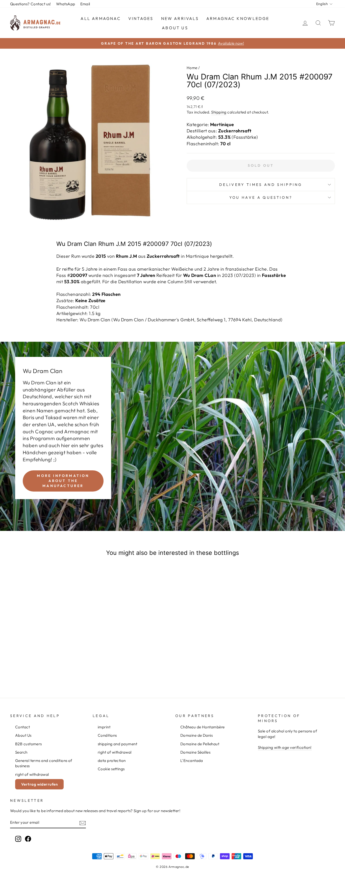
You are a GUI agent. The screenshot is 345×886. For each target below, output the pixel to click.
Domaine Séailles (195, 752)
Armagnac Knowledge (237, 18)
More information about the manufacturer (63, 480)
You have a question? (260, 197)
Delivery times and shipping (260, 184)
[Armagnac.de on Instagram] (18, 839)
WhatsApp (65, 4)
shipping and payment (117, 743)
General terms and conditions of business (43, 763)
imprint (104, 727)
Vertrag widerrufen (39, 784)
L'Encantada (191, 760)
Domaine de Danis (196, 735)
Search (21, 752)
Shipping (219, 112)
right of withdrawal (32, 774)
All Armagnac (100, 18)
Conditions (107, 735)
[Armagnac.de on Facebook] (28, 839)
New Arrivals (180, 18)
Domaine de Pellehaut (199, 743)
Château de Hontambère (202, 727)
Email (85, 4)
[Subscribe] (82, 822)
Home (192, 67)
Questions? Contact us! (30, 4)
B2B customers (28, 743)
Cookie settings (111, 768)
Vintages (141, 18)
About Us (175, 27)
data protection (112, 760)
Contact (22, 727)
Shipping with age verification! (285, 747)
